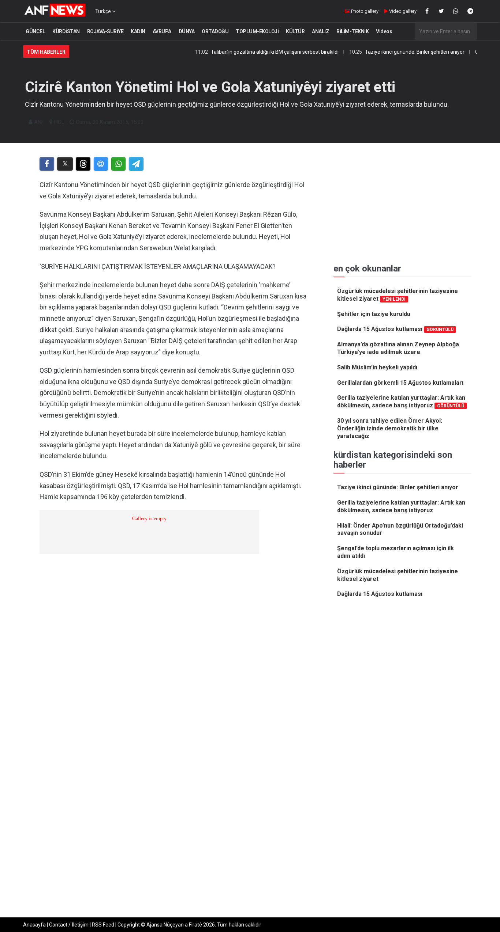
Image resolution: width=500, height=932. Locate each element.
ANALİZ (320, 31)
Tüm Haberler (46, 52)
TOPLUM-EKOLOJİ (257, 31)
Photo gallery (364, 11)
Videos (384, 31)
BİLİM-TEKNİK (352, 31)
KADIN (138, 31)
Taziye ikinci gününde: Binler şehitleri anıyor (395, 52)
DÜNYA (187, 31)
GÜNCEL (35, 31)
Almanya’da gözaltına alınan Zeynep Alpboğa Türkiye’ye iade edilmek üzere (398, 348)
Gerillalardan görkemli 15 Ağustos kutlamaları (400, 382)
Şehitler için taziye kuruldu (373, 314)
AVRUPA (162, 31)
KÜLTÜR (295, 31)
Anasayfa (34, 925)
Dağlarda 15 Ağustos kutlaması (395, 329)
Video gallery (402, 11)
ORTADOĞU (215, 31)
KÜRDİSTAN (66, 31)
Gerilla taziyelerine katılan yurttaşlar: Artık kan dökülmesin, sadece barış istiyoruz (401, 401)
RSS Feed (103, 925)
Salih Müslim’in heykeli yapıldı (377, 367)
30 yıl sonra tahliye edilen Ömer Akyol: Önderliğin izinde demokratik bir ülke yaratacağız (389, 428)
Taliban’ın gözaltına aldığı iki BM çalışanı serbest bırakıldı (255, 52)
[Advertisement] (174, 742)
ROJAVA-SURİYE (105, 31)
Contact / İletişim (69, 925)
